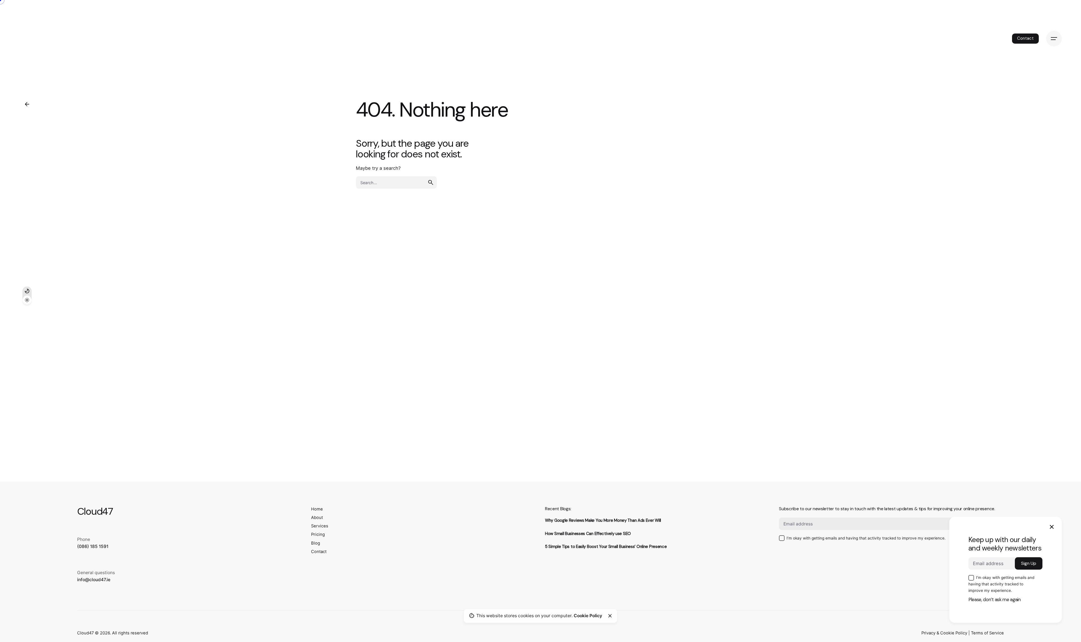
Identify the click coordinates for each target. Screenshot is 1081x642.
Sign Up (1028, 563)
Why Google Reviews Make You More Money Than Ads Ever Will (603, 520)
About (317, 517)
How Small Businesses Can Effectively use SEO (588, 533)
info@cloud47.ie (93, 579)
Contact (1025, 38)
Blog (315, 543)
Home (317, 509)
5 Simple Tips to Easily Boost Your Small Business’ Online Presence (606, 546)
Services (319, 526)
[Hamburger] (1054, 38)
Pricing (318, 534)
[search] (431, 182)
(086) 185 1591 (92, 546)
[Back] (27, 104)
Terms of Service (987, 633)
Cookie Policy (588, 615)
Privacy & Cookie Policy (944, 633)
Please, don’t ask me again (994, 600)
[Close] (610, 615)
